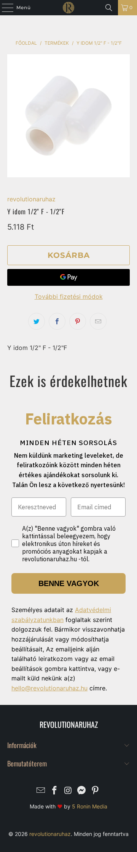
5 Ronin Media (89, 806)
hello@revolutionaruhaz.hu (49, 688)
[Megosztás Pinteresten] (77, 321)
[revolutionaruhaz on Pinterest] (95, 791)
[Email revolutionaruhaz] (41, 791)
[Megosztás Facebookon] (57, 321)
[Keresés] (109, 7)
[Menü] (4, 7)
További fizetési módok (69, 296)
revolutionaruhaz (31, 199)
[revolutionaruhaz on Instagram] (68, 791)
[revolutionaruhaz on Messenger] (82, 791)
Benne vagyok (68, 583)
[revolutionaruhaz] (68, 7)
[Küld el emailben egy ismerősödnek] (98, 321)
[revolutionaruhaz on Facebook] (54, 791)
